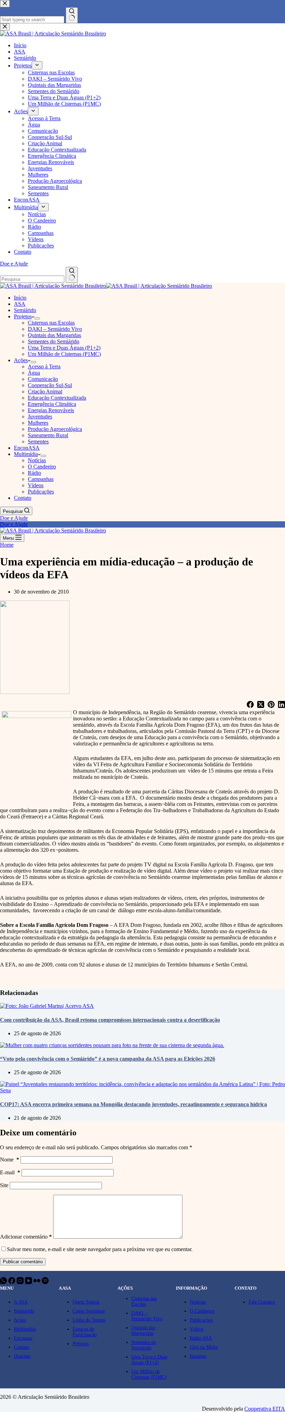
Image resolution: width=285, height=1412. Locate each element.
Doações (22, 1356)
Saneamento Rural (48, 435)
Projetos (23, 316)
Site (4, 1185)
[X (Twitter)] (260, 705)
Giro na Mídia (204, 1347)
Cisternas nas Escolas (51, 323)
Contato (22, 498)
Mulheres (38, 423)
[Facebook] (250, 705)
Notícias (37, 460)
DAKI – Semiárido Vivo (55, 329)
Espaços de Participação (85, 1332)
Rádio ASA (201, 1338)
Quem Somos (86, 1302)
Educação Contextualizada (57, 398)
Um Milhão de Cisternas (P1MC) (64, 354)
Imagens (198, 1356)
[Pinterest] (271, 705)
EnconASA (27, 448)
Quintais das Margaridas (54, 335)
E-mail (10, 1172)
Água (34, 373)
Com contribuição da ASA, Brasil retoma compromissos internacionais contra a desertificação (110, 1020)
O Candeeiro (42, 467)
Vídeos (35, 485)
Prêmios (81, 1343)
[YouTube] (29, 1282)
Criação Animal (45, 391)
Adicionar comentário (26, 1237)
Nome (9, 1159)
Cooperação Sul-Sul (50, 385)
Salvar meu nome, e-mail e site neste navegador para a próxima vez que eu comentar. (100, 1249)
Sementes (38, 441)
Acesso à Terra (44, 366)
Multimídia (26, 454)
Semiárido (25, 310)
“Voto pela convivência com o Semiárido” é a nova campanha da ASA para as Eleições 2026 (107, 1059)
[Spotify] (45, 1282)
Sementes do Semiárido (53, 341)
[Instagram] (21, 1282)
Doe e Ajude (14, 518)
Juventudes (40, 416)
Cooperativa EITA (264, 1409)
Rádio (34, 473)
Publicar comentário (23, 1261)
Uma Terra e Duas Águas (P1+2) (64, 348)
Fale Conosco (262, 1302)
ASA (19, 304)
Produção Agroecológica (55, 429)
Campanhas (41, 479)
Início (20, 298)
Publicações (41, 492)
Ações (21, 360)
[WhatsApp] (4, 1282)
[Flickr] (37, 1282)
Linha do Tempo (89, 1320)
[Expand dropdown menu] (37, 318)
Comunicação (43, 379)
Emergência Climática (52, 404)
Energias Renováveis (51, 410)
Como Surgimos (89, 1311)
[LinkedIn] (281, 705)
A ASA (21, 1302)
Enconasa (23, 1338)
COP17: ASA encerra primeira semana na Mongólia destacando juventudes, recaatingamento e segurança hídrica (133, 1104)
